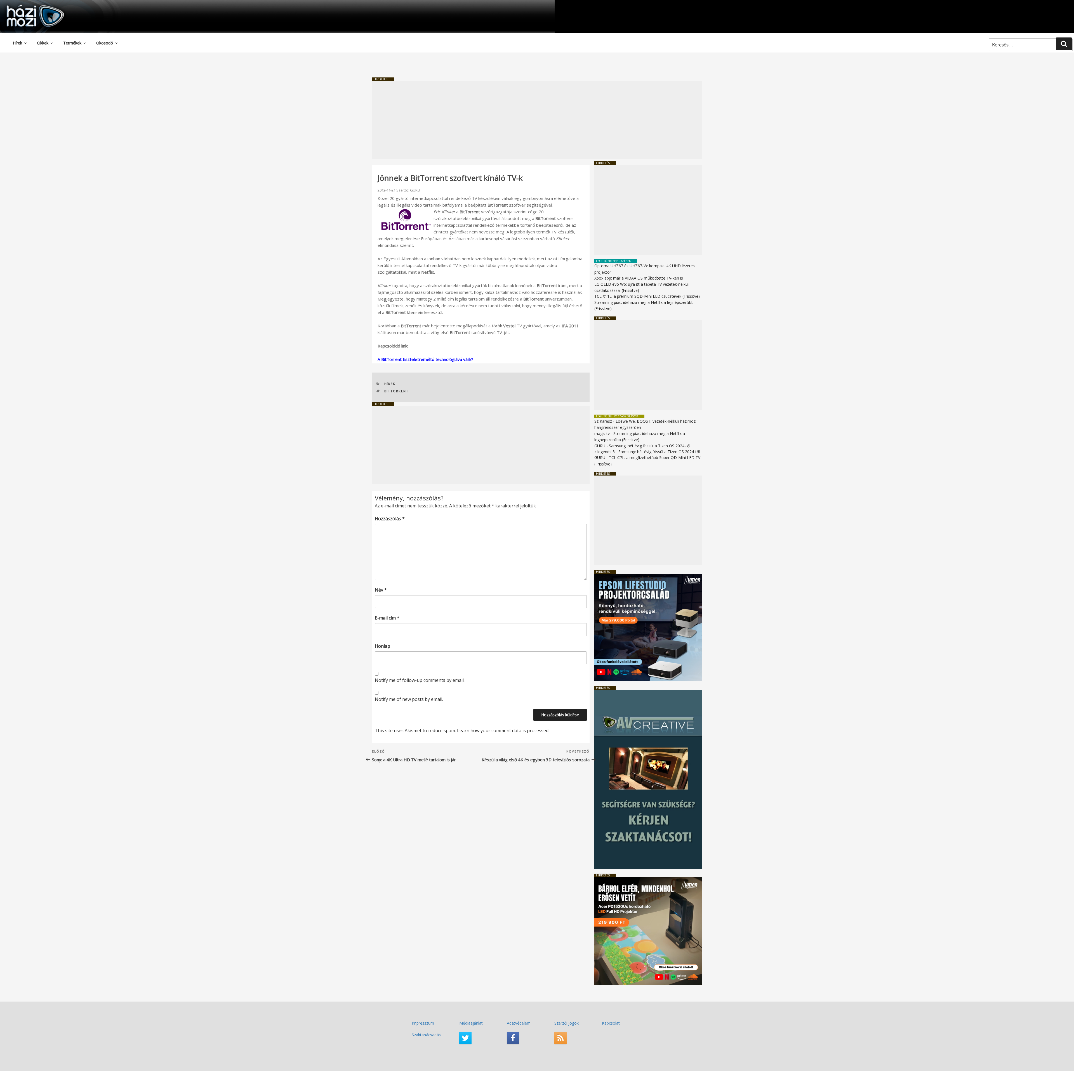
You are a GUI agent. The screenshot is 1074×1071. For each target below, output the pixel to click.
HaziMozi (27, 6)
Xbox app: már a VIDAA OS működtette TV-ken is (638, 278)
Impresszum (423, 1023)
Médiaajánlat (471, 1023)
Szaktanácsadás (426, 1034)
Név (381, 590)
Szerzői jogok (566, 1023)
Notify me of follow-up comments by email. (420, 680)
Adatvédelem (519, 1023)
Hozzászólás (390, 519)
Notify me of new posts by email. (409, 699)
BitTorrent (396, 391)
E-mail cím (387, 618)
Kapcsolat (611, 1023)
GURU (415, 190)
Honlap (382, 646)
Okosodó (104, 43)
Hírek (17, 43)
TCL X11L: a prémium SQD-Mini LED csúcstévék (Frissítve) (647, 296)
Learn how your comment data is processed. (503, 730)
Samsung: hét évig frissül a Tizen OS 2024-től (649, 445)
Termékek (72, 43)
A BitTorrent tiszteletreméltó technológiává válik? (425, 359)
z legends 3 (604, 451)
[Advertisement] (537, 120)
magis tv (602, 433)
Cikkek (42, 43)
